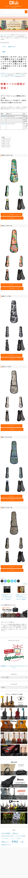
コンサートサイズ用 (19, 74)
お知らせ (15, 833)
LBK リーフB (6, 142)
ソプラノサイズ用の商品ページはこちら (11, 214)
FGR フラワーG (6, 138)
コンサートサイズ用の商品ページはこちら (12, 218)
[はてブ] (15, 581)
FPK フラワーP (6, 140)
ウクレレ (4, 46)
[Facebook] (5, 581)
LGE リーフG (6, 143)
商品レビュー (6, 841)
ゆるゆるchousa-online (8, 835)
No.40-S (3, 116)
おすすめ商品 (6, 833)
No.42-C (3, 123)
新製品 (3, 51)
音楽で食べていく (6, 844)
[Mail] (18, 581)
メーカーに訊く (5, 838)
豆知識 (21, 841)
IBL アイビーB (6, 145)
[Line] (8, 581)
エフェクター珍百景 (20, 835)
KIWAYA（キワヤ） (5, 73)
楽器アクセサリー (12, 46)
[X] (2, 581)
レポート (19, 838)
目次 (4, 137)
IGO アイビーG (6, 146)
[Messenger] (11, 581)
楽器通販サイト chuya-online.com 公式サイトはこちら (14, 666)
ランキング (13, 838)
